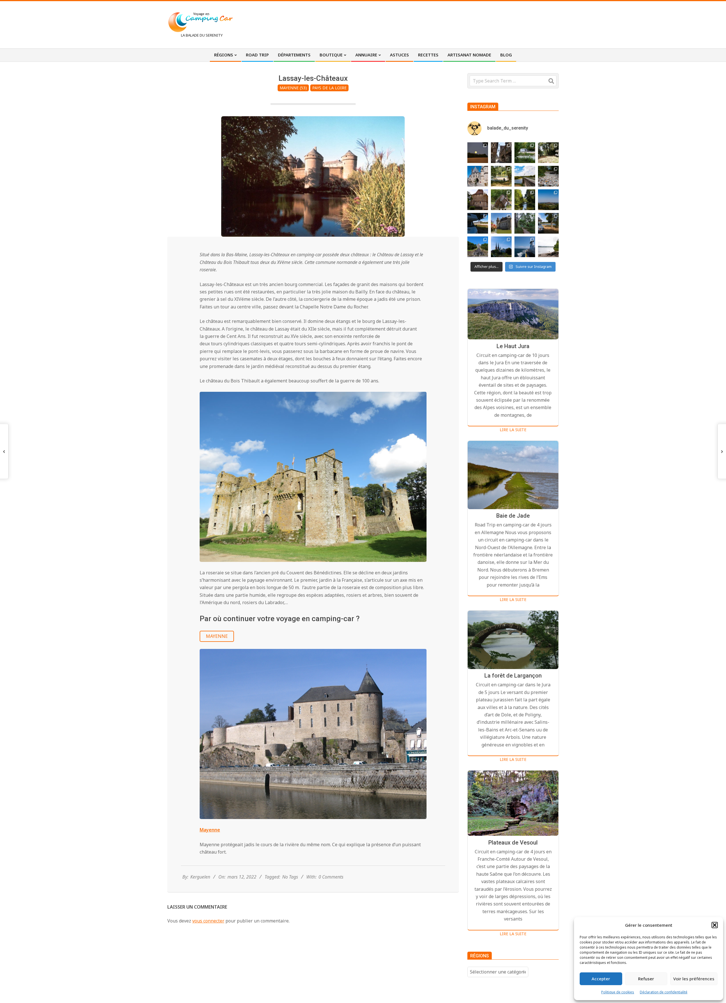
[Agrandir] (419, 399)
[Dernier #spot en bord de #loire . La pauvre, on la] (548, 152)
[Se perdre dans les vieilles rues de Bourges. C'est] (501, 152)
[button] (714, 925)
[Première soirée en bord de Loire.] (548, 223)
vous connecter (208, 921)
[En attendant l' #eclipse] (477, 152)
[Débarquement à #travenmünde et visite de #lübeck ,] (501, 246)
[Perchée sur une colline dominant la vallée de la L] (548, 199)
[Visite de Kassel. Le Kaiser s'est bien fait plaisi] (477, 246)
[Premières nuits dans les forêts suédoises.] (548, 246)
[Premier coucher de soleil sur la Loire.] (524, 223)
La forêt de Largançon (513, 675)
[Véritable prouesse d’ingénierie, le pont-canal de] (524, 176)
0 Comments (330, 877)
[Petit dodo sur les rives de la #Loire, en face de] (477, 223)
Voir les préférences (693, 978)
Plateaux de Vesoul (513, 842)
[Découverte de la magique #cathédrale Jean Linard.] (501, 199)
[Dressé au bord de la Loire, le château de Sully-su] (501, 223)
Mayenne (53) (293, 87)
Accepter (601, 978)
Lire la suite (513, 429)
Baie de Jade (513, 516)
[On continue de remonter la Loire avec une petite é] (477, 176)
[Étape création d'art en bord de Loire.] (501, 176)
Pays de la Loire (329, 87)
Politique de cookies (617, 992)
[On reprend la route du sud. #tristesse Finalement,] (524, 246)
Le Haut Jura (513, 346)
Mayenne (217, 636)
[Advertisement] (454, 24)
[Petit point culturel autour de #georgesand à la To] (477, 199)
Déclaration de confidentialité (663, 992)
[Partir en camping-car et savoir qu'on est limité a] (548, 176)
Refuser (646, 978)
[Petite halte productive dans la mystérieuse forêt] (524, 152)
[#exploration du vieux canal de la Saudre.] (524, 199)
